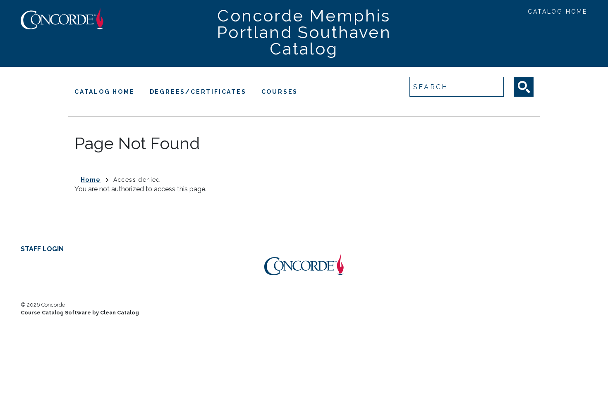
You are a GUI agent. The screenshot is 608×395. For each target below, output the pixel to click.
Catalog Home (557, 11)
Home (91, 179)
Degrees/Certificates (198, 91)
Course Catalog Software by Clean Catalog (80, 312)
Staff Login (42, 249)
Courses (279, 91)
